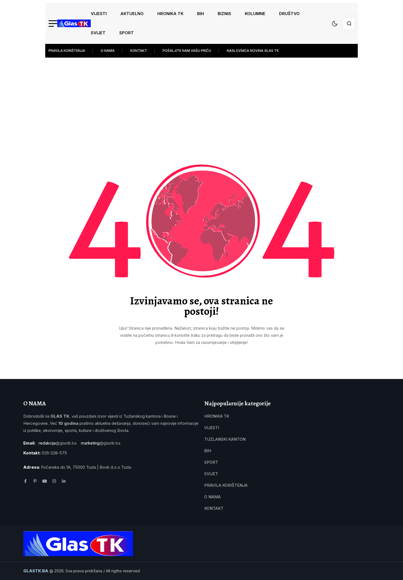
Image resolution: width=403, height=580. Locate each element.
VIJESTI (99, 13)
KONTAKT (138, 51)
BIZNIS (224, 13)
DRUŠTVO (289, 13)
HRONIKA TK (170, 13)
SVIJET (98, 32)
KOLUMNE (255, 13)
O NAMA (108, 51)
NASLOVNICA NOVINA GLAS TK (253, 51)
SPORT (126, 32)
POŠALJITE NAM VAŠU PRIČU (187, 51)
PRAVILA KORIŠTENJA (67, 51)
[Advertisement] (209, 98)
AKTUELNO (132, 13)
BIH (200, 13)
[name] (74, 23)
